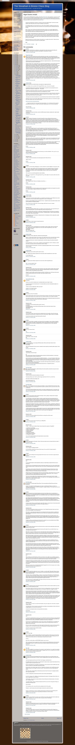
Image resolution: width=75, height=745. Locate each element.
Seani (15, 221)
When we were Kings (17, 207)
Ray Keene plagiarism (17, 188)
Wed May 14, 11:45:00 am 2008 (30, 317)
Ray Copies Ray (16, 186)
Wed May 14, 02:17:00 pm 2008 (30, 411)
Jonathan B (27, 234)
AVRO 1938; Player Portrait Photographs (18, 100)
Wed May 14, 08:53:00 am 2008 (30, 231)
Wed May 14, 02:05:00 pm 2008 (30, 381)
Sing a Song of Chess (17, 193)
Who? (16, 124)
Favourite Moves (16, 171)
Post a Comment (27, 714)
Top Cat (16, 105)
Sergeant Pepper (16, 192)
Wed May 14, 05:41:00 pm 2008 (30, 522)
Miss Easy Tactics (16, 179)
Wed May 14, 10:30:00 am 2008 (30, 300)
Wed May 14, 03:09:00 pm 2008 (30, 450)
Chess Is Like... (16, 155)
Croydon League (16, 50)
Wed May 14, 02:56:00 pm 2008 (30, 437)
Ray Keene (15, 187)
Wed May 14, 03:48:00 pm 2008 (30, 479)
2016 (15, 54)
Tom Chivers (28, 367)
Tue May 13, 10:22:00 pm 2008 (30, 162)
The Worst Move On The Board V (18, 132)
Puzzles (15, 185)
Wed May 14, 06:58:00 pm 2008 (30, 645)
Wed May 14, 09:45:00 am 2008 (30, 264)
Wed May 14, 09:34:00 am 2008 (30, 247)
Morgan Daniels (28, 55)
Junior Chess (16, 176)
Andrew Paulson (16, 147)
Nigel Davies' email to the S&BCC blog (18, 116)
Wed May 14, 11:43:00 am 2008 (30, 309)
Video (14, 203)
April (16, 134)
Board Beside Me (16, 151)
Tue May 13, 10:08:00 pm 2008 (30, 153)
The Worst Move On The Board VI (18, 75)
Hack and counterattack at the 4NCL (18, 109)
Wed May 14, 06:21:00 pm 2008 (30, 567)
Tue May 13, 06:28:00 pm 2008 (30, 114)
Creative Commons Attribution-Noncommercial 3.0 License (31, 724)
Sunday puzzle (17, 102)
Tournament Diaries (16, 202)
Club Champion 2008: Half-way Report (18, 123)
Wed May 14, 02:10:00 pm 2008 (30, 391)
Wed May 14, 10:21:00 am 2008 (30, 289)
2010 (15, 61)
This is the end (16, 201)
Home (42, 718)
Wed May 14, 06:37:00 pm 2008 (30, 599)
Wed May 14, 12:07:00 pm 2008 (30, 332)
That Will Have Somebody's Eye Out (18, 93)
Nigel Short (15, 180)
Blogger (47, 741)
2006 (15, 141)
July (16, 71)
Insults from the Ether (17, 77)
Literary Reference (16, 178)
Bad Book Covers (16, 149)
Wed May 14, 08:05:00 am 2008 (30, 222)
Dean (26, 648)
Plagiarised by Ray (16, 184)
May (16, 74)
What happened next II (17, 96)
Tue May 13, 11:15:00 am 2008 (30, 52)
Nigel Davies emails (17, 111)
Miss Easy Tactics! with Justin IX (18, 118)
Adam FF (16, 214)
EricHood (40, 741)
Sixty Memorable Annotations (16, 195)
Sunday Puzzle (17, 87)
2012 (15, 59)
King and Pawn (16, 177)
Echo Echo (46, 16)
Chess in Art (15, 159)
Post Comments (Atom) (31, 720)
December (17, 65)
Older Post (59, 718)
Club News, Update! (17, 86)
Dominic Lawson (16, 166)
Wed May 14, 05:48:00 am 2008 (30, 217)
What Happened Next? (17, 204)
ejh (26, 117)
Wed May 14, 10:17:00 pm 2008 (30, 705)
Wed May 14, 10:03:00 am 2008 (30, 276)
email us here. (49, 725)
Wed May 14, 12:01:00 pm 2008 (30, 325)
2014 (15, 56)
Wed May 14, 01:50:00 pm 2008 (30, 348)
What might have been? (17, 79)
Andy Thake (17, 127)
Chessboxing (16, 160)
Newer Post (25, 718)
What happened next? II (17, 98)
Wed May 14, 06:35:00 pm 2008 (30, 581)
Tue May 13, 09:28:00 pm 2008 (30, 147)
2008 (15, 64)
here (42, 17)
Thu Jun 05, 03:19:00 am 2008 (30, 712)
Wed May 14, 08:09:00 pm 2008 (30, 652)
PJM (15, 220)
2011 (15, 60)
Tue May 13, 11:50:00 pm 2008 (30, 204)
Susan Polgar (16, 196)
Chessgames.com (16, 161)
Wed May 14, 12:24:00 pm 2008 (30, 338)
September (17, 69)
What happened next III (17, 81)
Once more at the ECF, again (18, 120)
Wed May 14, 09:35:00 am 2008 (30, 256)
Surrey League (16, 49)
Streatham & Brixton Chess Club (17, 47)
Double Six (15, 167)
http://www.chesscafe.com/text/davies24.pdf (32, 101)
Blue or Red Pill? (16, 150)
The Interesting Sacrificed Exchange (17, 200)
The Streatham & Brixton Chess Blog (31, 6)
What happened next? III (17, 84)
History (15, 172)
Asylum (15, 148)
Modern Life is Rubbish (17, 104)
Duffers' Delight (16, 168)
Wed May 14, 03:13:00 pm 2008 (30, 456)
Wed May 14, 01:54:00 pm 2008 (30, 364)
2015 (15, 55)
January (17, 138)
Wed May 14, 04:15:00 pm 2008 (30, 505)
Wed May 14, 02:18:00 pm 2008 (30, 416)
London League (16, 48)
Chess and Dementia (17, 156)
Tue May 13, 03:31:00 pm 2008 (30, 80)
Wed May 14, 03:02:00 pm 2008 (30, 443)
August (17, 70)
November (17, 66)
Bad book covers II (18, 129)
